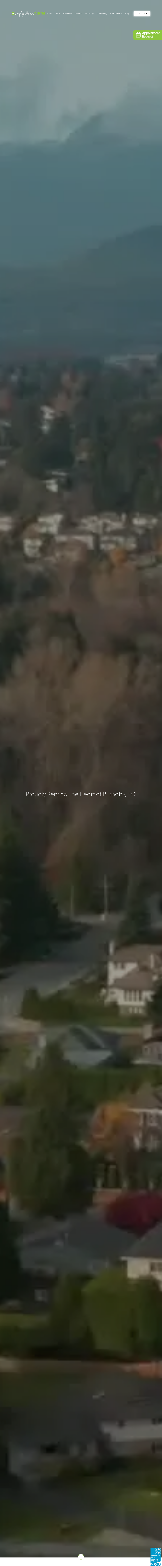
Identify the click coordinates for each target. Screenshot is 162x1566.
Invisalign (89, 13)
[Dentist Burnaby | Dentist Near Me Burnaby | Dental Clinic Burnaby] (28, 13)
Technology (102, 13)
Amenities (67, 13)
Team (57, 13)
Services (78, 13)
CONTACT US (142, 14)
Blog (127, 13)
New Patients (116, 13)
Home (49, 13)
